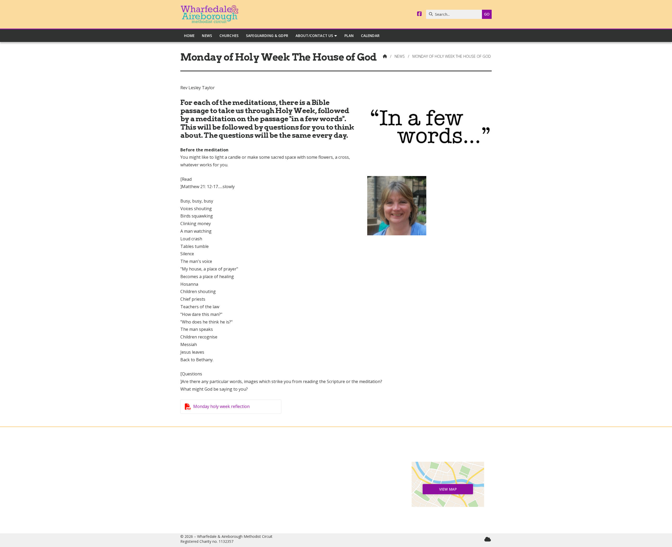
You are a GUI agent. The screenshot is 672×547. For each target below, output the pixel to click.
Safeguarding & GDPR (224, 504)
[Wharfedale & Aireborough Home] (209, 14)
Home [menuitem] (189, 35)
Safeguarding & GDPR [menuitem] (267, 35)
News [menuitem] (207, 35)
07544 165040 (338, 504)
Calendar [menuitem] (370, 35)
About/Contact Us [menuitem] (314, 35)
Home (224, 466)
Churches (224, 483)
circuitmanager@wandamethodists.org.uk (338, 512)
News (400, 56)
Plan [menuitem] (349, 35)
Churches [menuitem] (229, 35)
